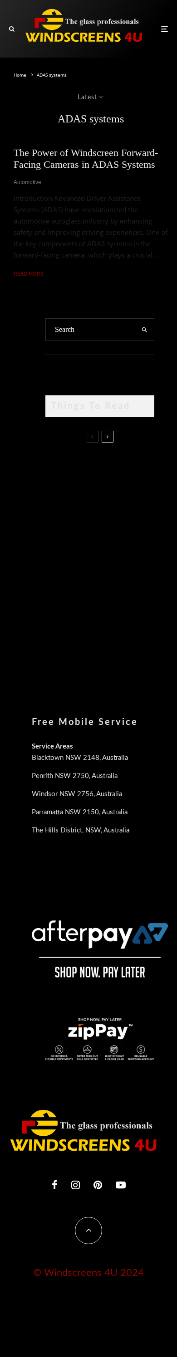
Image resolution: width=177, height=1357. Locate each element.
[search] (144, 329)
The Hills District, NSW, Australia (80, 830)
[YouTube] (121, 1184)
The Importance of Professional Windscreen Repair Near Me (118, 510)
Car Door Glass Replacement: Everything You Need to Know (118, 468)
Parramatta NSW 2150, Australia (80, 812)
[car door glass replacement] (60, 466)
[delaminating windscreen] (60, 593)
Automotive (27, 182)
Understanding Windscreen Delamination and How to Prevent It (117, 595)
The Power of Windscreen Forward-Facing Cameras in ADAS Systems (86, 158)
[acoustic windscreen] (60, 640)
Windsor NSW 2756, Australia (77, 794)
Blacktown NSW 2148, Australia (80, 757)
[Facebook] (54, 1184)
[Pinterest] (98, 1184)
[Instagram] (75, 1184)
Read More (29, 274)
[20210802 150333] (60, 550)
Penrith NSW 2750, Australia (75, 776)
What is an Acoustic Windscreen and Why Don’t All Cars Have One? (114, 641)
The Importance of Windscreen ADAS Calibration (110, 548)
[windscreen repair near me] (60, 509)
